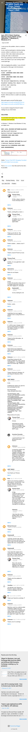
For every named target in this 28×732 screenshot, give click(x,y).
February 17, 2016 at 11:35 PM (15, 323)
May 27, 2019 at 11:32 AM (19, 619)
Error (17, 180)
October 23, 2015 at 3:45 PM (14, 230)
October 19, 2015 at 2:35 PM (14, 209)
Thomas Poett (16, 194)
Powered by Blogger (15, 726)
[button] (26, 35)
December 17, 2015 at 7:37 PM (15, 270)
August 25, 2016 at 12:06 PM (14, 527)
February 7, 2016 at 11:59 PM (14, 301)
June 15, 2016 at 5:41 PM (18, 435)
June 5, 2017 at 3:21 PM (18, 585)
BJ (8, 595)
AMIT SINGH (10, 379)
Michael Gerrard (11, 526)
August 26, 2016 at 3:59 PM (14, 536)
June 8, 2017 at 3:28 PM (15, 595)
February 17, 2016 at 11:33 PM (15, 311)
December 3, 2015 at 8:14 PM (15, 250)
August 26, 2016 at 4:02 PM (14, 549)
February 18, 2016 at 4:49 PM (14, 336)
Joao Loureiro (8, 165)
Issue (22, 180)
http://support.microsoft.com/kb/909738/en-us (12, 104)
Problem (14, 183)
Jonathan (10, 585)
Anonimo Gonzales (17, 434)
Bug (3, 180)
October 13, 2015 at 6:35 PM (16, 189)
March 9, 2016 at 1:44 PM (19, 357)
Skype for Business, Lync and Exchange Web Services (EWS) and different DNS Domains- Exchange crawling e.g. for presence (11, 662)
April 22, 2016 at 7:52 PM (14, 470)
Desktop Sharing (10, 180)
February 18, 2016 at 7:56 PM (14, 346)
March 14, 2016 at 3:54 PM (14, 370)
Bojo (8, 478)
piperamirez (10, 268)
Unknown (10, 208)
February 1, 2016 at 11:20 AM (14, 279)
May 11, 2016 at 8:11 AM (16, 478)
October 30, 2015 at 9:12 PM (14, 241)
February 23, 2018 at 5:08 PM (14, 605)
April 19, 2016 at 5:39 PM (14, 380)
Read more (23, 679)
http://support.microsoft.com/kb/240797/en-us (12, 102)
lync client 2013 (6, 183)
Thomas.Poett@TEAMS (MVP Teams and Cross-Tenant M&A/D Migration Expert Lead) (14, 6)
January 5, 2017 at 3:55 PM (14, 576)
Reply (9, 205)
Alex (8, 189)
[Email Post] (2, 177)
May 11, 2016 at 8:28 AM (18, 490)
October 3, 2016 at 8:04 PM (19, 447)
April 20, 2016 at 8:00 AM (18, 418)
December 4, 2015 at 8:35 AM (15, 259)
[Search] (26, 3)
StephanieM (15, 288)
